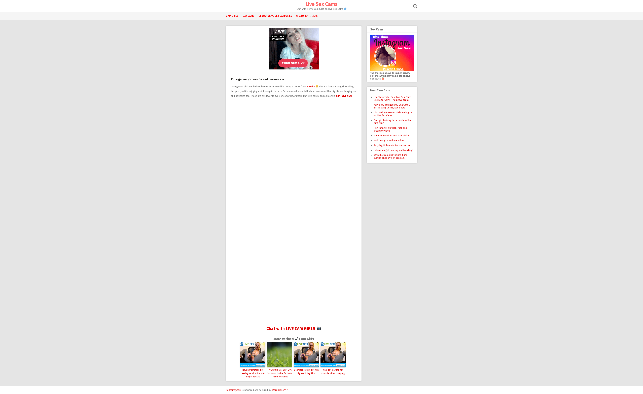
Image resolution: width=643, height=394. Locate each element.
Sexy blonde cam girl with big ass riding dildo (306, 372)
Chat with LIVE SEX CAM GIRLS (275, 16)
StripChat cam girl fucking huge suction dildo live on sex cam (390, 156)
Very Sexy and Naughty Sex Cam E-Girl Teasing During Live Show (392, 106)
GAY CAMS (248, 16)
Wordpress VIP (280, 390)
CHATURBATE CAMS (307, 16)
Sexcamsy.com (233, 390)
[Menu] (227, 6)
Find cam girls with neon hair (389, 140)
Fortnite (311, 86)
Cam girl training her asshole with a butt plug (333, 372)
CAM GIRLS (232, 16)
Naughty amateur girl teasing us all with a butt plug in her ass (253, 373)
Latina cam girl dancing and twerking (393, 150)
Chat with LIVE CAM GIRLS (290, 328)
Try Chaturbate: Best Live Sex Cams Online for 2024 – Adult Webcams (279, 373)
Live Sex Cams (321, 4)
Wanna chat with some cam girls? (391, 135)
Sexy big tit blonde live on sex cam (392, 145)
